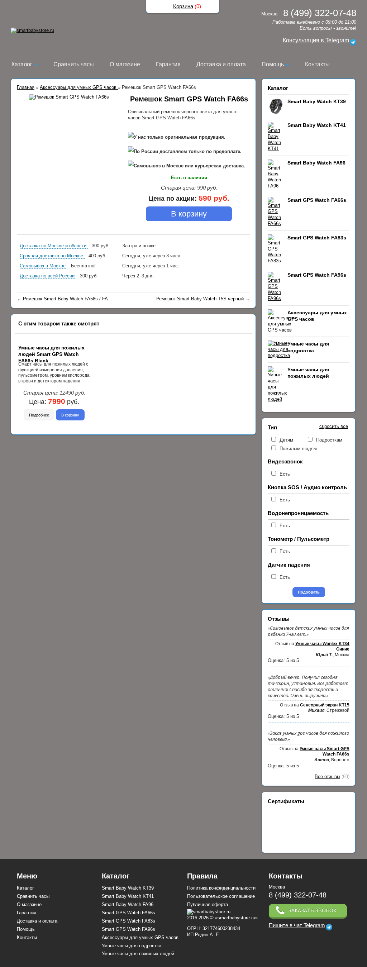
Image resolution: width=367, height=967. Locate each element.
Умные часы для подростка (131, 945)
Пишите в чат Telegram (297, 925)
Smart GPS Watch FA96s (316, 275)
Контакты (317, 64)
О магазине (125, 64)
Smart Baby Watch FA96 (316, 163)
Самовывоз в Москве (43, 265)
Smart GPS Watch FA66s (316, 200)
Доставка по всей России (48, 275)
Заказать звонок (313, 910)
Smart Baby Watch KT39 (316, 101)
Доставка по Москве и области (54, 245)
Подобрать (309, 592)
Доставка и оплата (221, 64)
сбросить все (333, 426)
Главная (25, 87)
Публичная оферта (207, 904)
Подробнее (39, 415)
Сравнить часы (73, 64)
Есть (285, 474)
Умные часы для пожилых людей (138, 953)
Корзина (183, 6)
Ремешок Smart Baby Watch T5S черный (200, 298)
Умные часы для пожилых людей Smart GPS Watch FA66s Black (51, 354)
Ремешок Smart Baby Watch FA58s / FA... (67, 298)
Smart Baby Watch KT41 (316, 125)
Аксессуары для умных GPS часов (79, 87)
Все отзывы (327, 776)
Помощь (273, 64)
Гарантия (168, 64)
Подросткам (329, 440)
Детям (286, 440)
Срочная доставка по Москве (52, 255)
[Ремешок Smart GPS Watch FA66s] (69, 97)
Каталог (21, 64)
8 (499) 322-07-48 (298, 895)
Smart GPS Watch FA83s (316, 237)
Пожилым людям (298, 448)
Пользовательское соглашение (221, 896)
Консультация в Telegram (316, 40)
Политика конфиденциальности (221, 888)
